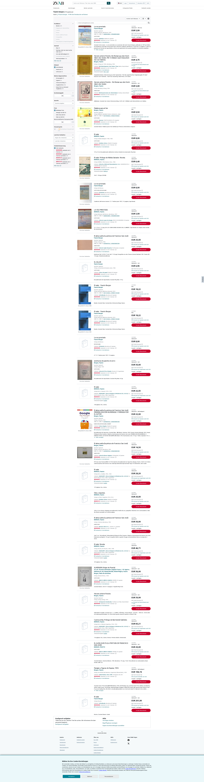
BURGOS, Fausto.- (99, 159)
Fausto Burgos (98, 28)
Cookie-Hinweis (97, 752)
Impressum (96, 745)
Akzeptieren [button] (71, 776)
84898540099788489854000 (111, 34)
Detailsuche (56, 8)
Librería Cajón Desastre (105, 248)
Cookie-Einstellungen (130, 768)
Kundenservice (114, 742)
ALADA (105, 400)
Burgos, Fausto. (99, 670)
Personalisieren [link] (109, 776)
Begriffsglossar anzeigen (110, 723)
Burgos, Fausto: (99, 595)
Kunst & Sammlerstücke (107, 8)
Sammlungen (71, 8)
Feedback (202, 279)
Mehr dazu (56, 60)
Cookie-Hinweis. (103, 770)
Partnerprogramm (81, 742)
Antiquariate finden (128, 8)
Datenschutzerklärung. (84, 772)
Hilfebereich (113, 739)
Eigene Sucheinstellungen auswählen (113, 725)
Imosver (101, 120)
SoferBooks (102, 295)
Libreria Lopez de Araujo (105, 220)
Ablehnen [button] (89, 776)
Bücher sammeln (88, 8)
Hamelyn (101, 38)
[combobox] (90, 3)
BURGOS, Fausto (99, 136)
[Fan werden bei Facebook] (128, 740)
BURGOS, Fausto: (99, 389)
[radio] (55, 69)
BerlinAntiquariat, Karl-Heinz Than (108, 66)
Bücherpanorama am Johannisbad (108, 92)
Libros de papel (103, 272)
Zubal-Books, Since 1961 (105, 674)
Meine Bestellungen (64, 747)
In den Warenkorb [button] (141, 40)
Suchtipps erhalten (108, 720)
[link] (148, 18)
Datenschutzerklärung (98, 747)
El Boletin (101, 192)
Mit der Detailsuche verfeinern (79, 14)
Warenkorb (62, 750)
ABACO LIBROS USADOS (105, 580)
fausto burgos (98, 264)
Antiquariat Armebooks (105, 601)
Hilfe (148, 3)
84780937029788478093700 (111, 243)
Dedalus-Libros (103, 143)
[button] (73, 95)
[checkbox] (55, 26)
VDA (105, 71)
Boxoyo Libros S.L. (104, 526)
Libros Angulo (103, 426)
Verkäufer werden (146, 8)
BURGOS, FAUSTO (99, 647)
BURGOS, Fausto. (99, 212)
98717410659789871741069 (111, 292)
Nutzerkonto (132, 3)
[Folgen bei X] (128, 743)
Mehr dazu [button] (56, 165)
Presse (95, 742)
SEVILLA (106, 171)
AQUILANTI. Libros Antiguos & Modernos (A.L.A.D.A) (113, 393)
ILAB (107, 71)
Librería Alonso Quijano (105, 455)
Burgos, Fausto (98, 61)
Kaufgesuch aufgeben (62, 724)
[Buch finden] (108, 3)
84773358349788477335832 (111, 115)
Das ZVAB (96, 739)
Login (125, 3)
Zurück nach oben (102, 733)
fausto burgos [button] (63, 14)
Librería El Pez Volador (105, 371)
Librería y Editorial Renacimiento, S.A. (109, 164)
